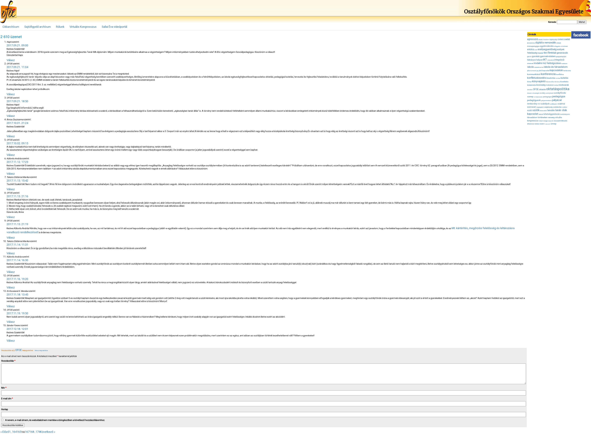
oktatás (542, 89)
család (566, 39)
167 (27, 431)
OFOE (18, 350)
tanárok (541, 114)
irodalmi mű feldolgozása (547, 63)
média (556, 85)
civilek (560, 39)
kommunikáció (533, 74)
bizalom (546, 39)
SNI (539, 104)
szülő (529, 110)
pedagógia (547, 97)
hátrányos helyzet (535, 60)
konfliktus (560, 74)
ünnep (553, 124)
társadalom (532, 117)
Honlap (4, 409)
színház (564, 107)
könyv (529, 82)
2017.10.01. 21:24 (17, 123)
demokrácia (531, 43)
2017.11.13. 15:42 (17, 180)
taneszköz (543, 110)
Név (3, 388)
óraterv (542, 124)
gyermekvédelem (548, 56)
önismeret (547, 124)
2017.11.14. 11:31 (17, 244)
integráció (559, 60)
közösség (540, 85)
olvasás (529, 93)
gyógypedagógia (561, 56)
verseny (551, 117)
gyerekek (536, 56)
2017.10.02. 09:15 (17, 143)
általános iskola (533, 124)
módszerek (564, 85)
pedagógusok (534, 100)
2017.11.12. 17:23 (17, 162)
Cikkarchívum (10, 26)
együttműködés (547, 46)
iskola (530, 66)
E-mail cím (7, 398)
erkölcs (530, 49)
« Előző (4, 431)
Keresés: (552, 22)
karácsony (567, 71)
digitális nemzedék (545, 42)
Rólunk (60, 26)
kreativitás (551, 78)
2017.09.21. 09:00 (17, 45)
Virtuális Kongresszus (83, 26)
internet (530, 63)
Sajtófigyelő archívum (37, 26)
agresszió (532, 39)
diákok (558, 43)
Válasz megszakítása (41, 350)
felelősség (532, 53)
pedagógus (558, 96)
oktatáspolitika (557, 89)
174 (38, 431)
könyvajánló (539, 81)
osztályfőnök (549, 93)
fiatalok (540, 53)
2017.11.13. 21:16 (17, 196)
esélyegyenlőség (547, 49)
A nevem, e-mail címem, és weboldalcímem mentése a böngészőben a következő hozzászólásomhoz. (55, 420)
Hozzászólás (8, 361)
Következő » (47, 431)
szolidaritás (557, 107)
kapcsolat (545, 71)
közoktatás (564, 82)
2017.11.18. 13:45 (17, 294)
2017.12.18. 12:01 (17, 328)
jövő (540, 71)
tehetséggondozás (551, 114)
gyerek (529, 56)
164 (14, 431)
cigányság (553, 39)
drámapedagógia (533, 46)
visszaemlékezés (560, 121)
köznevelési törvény (553, 82)
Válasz (11, 60)
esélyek (560, 49)
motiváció (549, 85)
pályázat (557, 100)
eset (536, 50)
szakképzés (553, 104)
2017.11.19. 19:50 (17, 313)
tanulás (551, 110)
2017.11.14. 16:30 (17, 260)
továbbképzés (565, 114)
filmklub (552, 52)
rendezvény (532, 104)
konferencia (548, 74)
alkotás (541, 39)
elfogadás (557, 46)
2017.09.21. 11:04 (17, 67)
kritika (558, 78)
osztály (542, 93)
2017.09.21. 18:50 (17, 101)
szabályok (545, 104)
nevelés (530, 89)
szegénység (548, 107)
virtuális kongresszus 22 (546, 121)
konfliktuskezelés (536, 77)
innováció (550, 60)
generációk (562, 52)
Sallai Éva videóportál (114, 26)
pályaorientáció (546, 100)
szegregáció (539, 107)
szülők (536, 110)
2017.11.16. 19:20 (17, 279)
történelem (542, 117)
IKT (545, 59)
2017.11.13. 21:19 (17, 224)
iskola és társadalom (556, 66)
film (545, 52)
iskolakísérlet (538, 67)
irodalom (564, 63)
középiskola (531, 85)
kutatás (564, 78)
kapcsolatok (556, 70)
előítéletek (564, 46)
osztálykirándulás (538, 97)
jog (537, 70)
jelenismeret (531, 70)
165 (19, 431)
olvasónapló (535, 93)
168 (32, 431)
